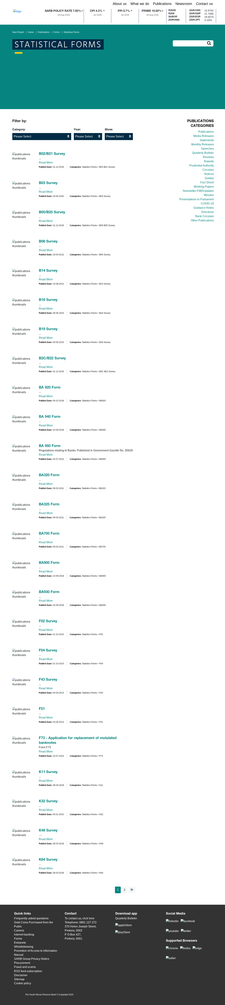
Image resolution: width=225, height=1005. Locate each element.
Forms (57, 32)
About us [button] (120, 4)
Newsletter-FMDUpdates (198, 190)
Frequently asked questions (31, 918)
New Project (18, 32)
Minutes (209, 195)
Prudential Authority (201, 165)
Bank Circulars (204, 216)
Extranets (20, 942)
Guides (209, 178)
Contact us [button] (204, 4)
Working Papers (204, 186)
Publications (44, 32)
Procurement (22, 962)
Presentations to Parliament (196, 199)
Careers (19, 930)
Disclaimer (20, 975)
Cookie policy (22, 983)
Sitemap (19, 979)
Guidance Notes (204, 207)
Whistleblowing (23, 946)
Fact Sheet (207, 182)
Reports (209, 161)
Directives (207, 211)
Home (31, 32)
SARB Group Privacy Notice (31, 958)
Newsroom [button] (183, 4)
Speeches (207, 148)
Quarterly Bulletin (203, 152)
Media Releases (203, 135)
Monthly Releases (202, 144)
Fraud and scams (25, 966)
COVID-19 (207, 203)
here (91, 918)
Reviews (208, 157)
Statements (207, 140)
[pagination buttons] (131, 890)
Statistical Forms (71, 32)
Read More (46, 162)
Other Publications (202, 220)
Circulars (208, 169)
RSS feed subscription (28, 971)
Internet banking (24, 934)
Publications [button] (162, 4)
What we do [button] (139, 4)
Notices (209, 173)
